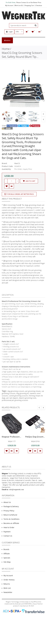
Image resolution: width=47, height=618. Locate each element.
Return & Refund (10, 515)
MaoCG (17, 163)
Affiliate (6, 553)
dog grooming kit (22, 393)
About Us (7, 502)
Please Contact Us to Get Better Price (28, 2)
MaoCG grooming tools (27, 398)
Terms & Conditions (11, 519)
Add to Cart (30, 181)
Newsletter (7, 592)
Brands (6, 549)
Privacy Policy (8, 511)
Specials (6, 558)
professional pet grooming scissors (15, 400)
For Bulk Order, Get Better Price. (20, 194)
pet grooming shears (33, 391)
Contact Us (7, 536)
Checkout (39, 5)
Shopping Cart (29, 5)
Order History (8, 580)
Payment (6, 531)
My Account (9, 5)
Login (10, 32)
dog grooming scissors (15, 391)
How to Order (8, 527)
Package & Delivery (11, 506)
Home (6, 49)
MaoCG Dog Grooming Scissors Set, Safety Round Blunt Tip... (22, 55)
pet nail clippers (12, 398)
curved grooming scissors (18, 396)
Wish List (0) (19, 5)
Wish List (7, 588)
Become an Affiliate (11, 523)
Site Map (7, 562)
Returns (6, 584)
